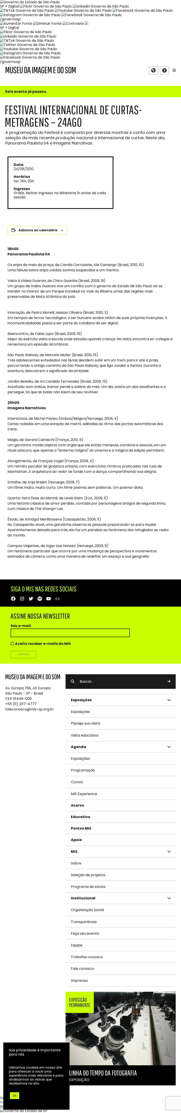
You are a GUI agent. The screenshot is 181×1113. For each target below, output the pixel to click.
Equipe (76, 945)
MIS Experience (84, 794)
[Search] (169, 681)
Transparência (83, 922)
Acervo (77, 805)
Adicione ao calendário (38, 230)
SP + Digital (9, 6)
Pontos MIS (81, 828)
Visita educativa (84, 735)
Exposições (80, 712)
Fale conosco (82, 969)
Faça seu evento (85, 933)
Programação (83, 770)
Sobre (76, 863)
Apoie (76, 840)
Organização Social (87, 910)
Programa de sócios (88, 887)
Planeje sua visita (85, 723)
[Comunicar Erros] (86, 23)
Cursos (77, 782)
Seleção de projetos (88, 875)
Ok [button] (15, 1096)
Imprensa (79, 980)
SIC (3, 1106)
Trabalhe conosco (87, 957)
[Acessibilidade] (164, 70)
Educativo (80, 817)
